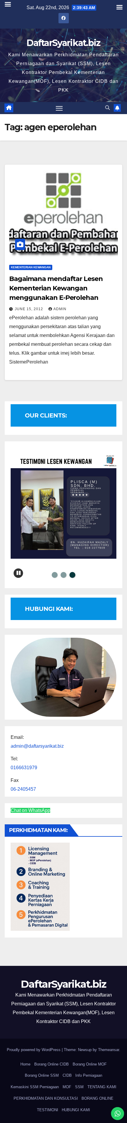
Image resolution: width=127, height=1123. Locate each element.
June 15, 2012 (29, 309)
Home (25, 1064)
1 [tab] (55, 575)
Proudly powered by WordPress (34, 1050)
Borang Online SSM (42, 1075)
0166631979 (24, 767)
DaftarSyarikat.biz (63, 42)
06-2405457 (23, 789)
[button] (107, 107)
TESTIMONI (47, 1110)
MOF (67, 1087)
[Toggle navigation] (59, 108)
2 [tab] (63, 575)
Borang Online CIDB (51, 1064)
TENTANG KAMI (101, 1087)
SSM (79, 1087)
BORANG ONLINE (97, 1098)
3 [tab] (72, 575)
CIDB (67, 1075)
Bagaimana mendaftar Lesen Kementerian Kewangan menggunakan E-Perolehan (56, 288)
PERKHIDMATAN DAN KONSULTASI (46, 1098)
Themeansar (108, 1050)
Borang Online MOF (90, 1064)
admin (59, 309)
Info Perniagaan (88, 1075)
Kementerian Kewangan (31, 267)
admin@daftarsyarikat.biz (37, 746)
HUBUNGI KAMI (76, 1110)
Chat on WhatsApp (30, 810)
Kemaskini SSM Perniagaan (35, 1087)
